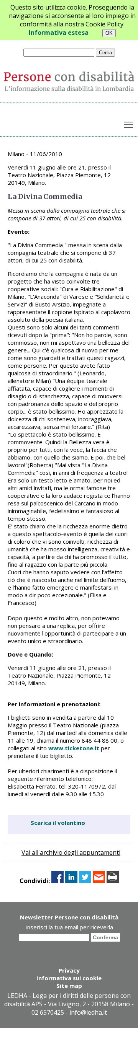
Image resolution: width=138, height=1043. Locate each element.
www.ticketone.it (73, 748)
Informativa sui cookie (69, 978)
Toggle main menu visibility (128, 124)
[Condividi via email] (99, 881)
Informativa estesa (59, 32)
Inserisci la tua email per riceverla (69, 927)
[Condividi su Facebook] (57, 881)
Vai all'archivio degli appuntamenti (70, 852)
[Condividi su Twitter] (85, 881)
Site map (69, 985)
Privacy (69, 970)
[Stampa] (113, 881)
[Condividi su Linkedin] (71, 881)
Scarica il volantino (58, 822)
